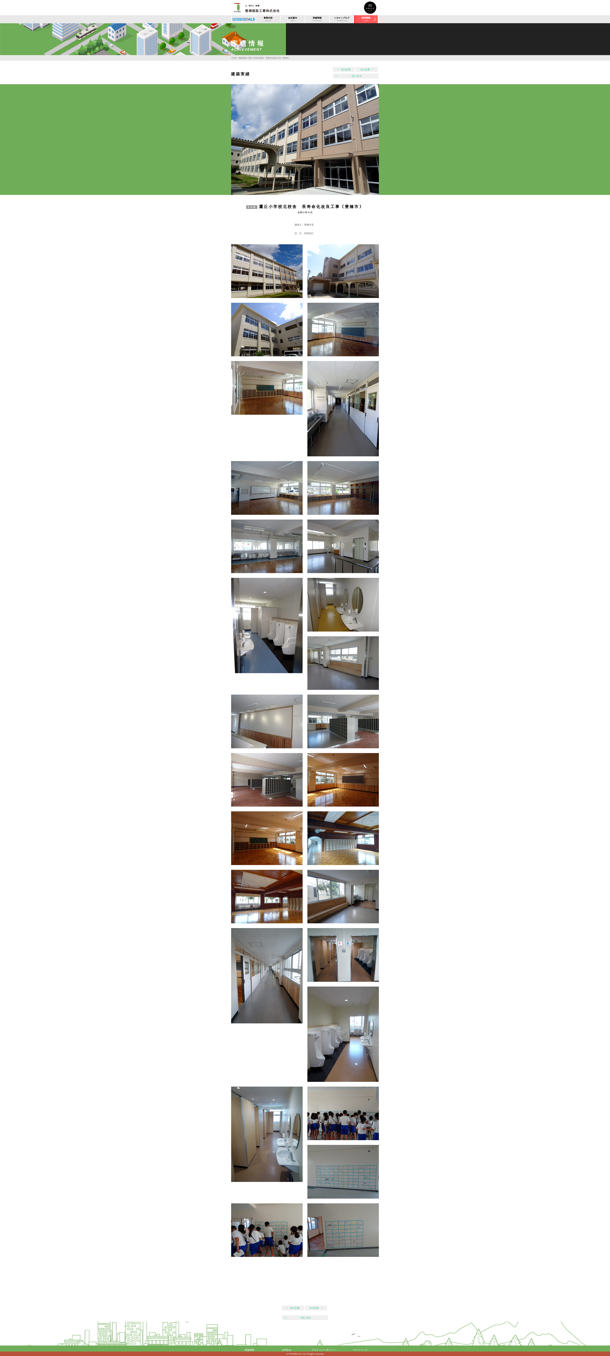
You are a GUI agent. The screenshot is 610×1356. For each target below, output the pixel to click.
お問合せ (286, 1349)
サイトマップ (360, 1349)
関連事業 (249, 1349)
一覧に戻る (348, 76)
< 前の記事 (344, 69)
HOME (234, 58)
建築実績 (243, 58)
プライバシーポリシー (323, 1349)
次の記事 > (367, 69)
